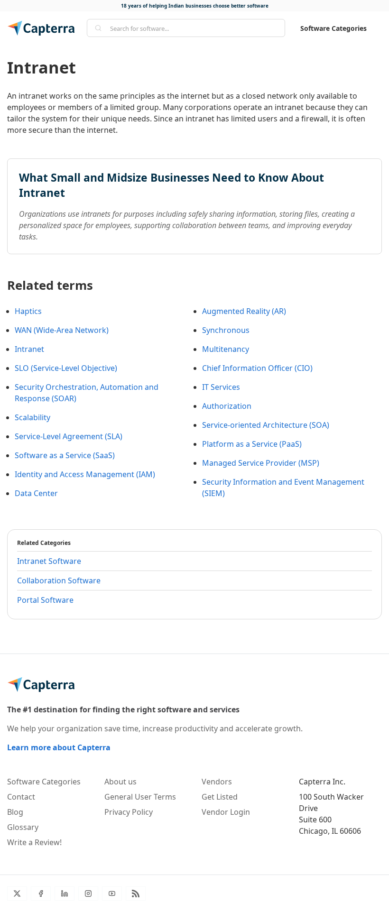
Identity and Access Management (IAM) (85, 474)
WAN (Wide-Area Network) (62, 330)
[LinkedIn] (64, 893)
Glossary (22, 827)
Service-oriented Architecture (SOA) (265, 425)
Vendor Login (226, 812)
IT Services (221, 387)
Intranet (29, 349)
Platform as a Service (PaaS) (252, 444)
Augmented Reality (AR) (244, 311)
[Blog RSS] (136, 893)
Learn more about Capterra (59, 747)
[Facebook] (41, 893)
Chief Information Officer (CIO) (257, 368)
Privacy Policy (128, 812)
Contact (21, 797)
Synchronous (226, 330)
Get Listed (220, 797)
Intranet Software (49, 561)
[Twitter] (17, 893)
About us (120, 781)
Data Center (36, 493)
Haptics (28, 311)
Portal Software (45, 600)
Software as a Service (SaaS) (65, 455)
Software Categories (333, 28)
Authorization (226, 406)
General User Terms (140, 797)
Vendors (217, 781)
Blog (15, 812)
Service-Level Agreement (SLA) (68, 436)
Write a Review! (34, 842)
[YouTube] (112, 893)
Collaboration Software (59, 580)
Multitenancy (225, 349)
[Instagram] (88, 893)
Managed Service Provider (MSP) (260, 463)
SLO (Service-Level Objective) (66, 368)
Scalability (32, 417)
